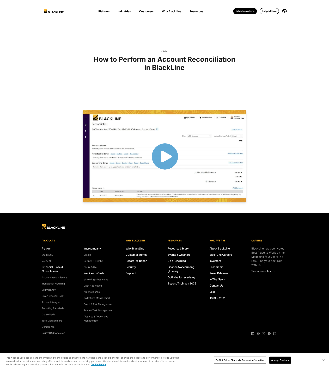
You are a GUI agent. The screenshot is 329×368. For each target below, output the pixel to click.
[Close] (323, 360)
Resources (196, 11)
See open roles (261, 271)
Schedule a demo (245, 11)
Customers (146, 11)
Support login (269, 11)
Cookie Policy (98, 364)
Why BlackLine (171, 11)
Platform (103, 11)
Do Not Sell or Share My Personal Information (240, 360)
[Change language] (284, 11)
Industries (124, 11)
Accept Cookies (280, 360)
